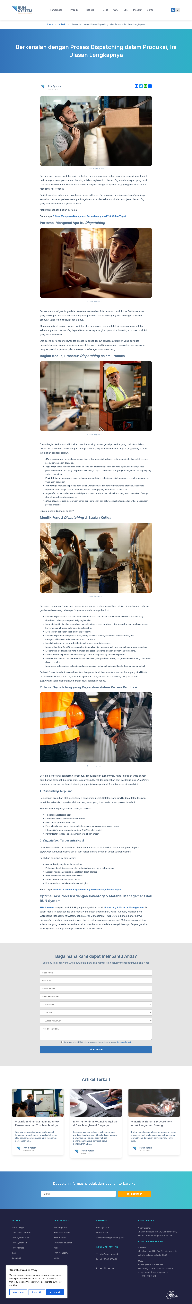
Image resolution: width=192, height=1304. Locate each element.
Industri (90, 9)
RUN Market (18, 1247)
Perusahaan (56, 9)
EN (178, 10)
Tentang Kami (60, 1227)
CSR (126, 9)
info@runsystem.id (109, 1254)
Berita (150, 9)
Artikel (61, 24)
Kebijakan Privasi (124, 1042)
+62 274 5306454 (108, 1259)
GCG (115, 9)
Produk (74, 9)
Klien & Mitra (60, 1237)
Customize (18, 1292)
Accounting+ (18, 1227)
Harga (105, 9)
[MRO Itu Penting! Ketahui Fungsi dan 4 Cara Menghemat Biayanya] (96, 1116)
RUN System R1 (19, 1242)
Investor (137, 9)
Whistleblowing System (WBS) (111, 1237)
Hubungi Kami (102, 1227)
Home (50, 24)
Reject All (36, 1292)
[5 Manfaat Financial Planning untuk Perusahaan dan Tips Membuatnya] (38, 1116)
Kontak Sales (102, 1232)
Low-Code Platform (21, 1232)
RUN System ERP (20, 1237)
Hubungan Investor (63, 1242)
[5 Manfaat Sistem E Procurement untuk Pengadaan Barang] (154, 1116)
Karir (56, 1247)
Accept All (55, 1292)
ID (173, 10)
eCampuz (16, 1258)
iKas (14, 1252)
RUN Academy (61, 1252)
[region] (36, 1281)
